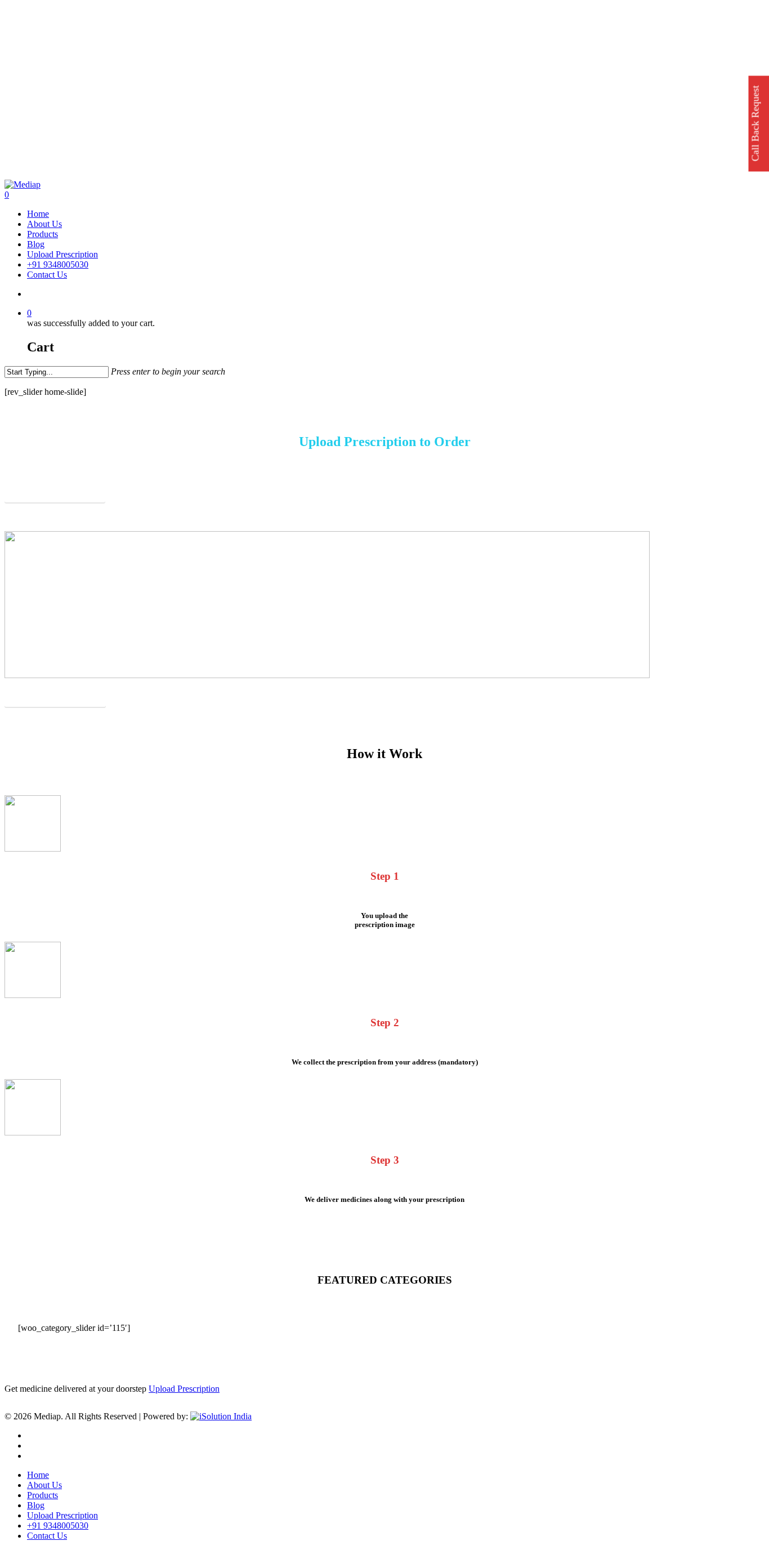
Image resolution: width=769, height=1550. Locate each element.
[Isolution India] (221, 1416)
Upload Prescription (184, 1388)
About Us (44, 1485)
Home (38, 1475)
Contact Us (47, 1535)
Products (42, 1495)
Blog (35, 1505)
